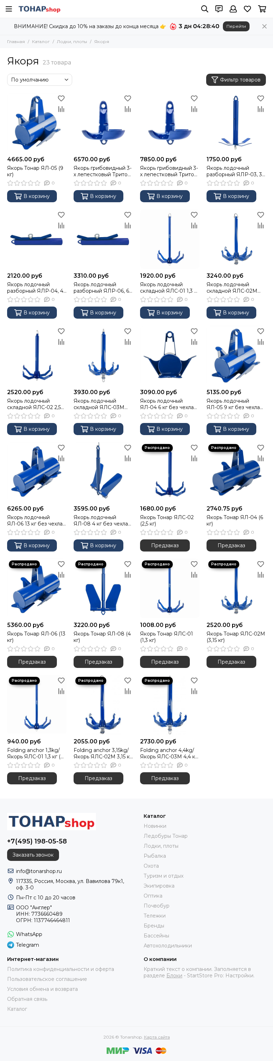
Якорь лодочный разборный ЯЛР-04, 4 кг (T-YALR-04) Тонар (35, 287)
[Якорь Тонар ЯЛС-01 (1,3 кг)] (169, 588)
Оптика (153, 896)
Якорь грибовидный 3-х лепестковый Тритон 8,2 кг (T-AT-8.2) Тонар (169, 171)
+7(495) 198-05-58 (37, 841)
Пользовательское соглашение (47, 979)
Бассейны (156, 935)
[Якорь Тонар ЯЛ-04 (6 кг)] (236, 472)
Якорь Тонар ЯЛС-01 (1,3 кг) (166, 637)
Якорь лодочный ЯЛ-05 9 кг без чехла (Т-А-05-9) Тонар (233, 404)
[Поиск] (205, 9)
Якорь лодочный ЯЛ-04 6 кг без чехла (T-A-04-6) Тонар (167, 404)
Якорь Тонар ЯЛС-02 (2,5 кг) (167, 520)
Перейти (236, 26)
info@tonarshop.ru (39, 871)
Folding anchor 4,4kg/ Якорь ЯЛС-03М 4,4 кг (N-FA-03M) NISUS (168, 753)
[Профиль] (233, 9)
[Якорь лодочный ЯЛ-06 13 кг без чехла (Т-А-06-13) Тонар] (36, 472)
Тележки (155, 916)
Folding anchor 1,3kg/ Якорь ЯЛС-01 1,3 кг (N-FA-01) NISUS (36, 753)
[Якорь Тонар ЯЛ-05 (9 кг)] (36, 122)
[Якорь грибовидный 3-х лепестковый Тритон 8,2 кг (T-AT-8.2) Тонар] (169, 122)
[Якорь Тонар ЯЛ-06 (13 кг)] (36, 588)
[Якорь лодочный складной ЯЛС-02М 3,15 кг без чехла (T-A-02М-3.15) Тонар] (236, 239)
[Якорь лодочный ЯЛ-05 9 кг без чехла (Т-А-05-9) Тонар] (236, 355)
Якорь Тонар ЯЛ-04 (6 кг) (235, 520)
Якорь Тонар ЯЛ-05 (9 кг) (35, 171)
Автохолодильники (168, 945)
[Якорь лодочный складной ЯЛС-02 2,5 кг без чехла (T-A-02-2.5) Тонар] (36, 355)
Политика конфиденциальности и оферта (60, 969)
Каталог (41, 41)
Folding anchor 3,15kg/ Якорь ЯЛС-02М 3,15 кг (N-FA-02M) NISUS (103, 753)
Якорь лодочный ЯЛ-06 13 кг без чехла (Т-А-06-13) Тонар (35, 520)
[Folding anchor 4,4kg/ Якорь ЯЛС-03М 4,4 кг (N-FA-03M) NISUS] (169, 705)
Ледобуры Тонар (166, 836)
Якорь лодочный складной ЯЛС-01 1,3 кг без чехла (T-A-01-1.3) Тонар (169, 287)
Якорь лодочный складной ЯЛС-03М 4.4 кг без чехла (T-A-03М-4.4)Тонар (100, 404)
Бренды (154, 926)
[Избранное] (61, 98)
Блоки (174, 975)
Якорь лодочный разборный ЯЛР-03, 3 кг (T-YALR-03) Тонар (234, 171)
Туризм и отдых (163, 876)
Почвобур (157, 906)
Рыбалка (155, 856)
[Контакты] (219, 9)
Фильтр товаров (240, 80)
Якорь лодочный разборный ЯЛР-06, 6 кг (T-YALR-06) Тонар (101, 287)
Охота (151, 866)
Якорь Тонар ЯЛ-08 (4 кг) (102, 637)
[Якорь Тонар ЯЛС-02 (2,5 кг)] (169, 472)
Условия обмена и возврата (42, 989)
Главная (16, 41)
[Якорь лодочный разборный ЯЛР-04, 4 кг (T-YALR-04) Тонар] (36, 239)
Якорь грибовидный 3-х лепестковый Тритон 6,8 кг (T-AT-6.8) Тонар (103, 171)
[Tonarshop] (39, 9)
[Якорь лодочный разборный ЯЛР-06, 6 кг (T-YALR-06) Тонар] (103, 239)
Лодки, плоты (72, 41)
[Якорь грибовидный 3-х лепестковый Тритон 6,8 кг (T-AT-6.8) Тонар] (103, 122)
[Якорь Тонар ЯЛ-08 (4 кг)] (103, 588)
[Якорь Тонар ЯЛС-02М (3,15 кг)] (236, 588)
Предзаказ (165, 545)
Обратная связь (27, 999)
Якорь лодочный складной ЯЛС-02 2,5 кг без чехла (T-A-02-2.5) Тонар (34, 404)
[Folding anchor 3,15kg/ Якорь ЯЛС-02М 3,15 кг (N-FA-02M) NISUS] (103, 705)
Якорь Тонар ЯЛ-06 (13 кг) (36, 637)
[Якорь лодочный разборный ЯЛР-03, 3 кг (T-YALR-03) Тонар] (236, 122)
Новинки (155, 826)
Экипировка (159, 886)
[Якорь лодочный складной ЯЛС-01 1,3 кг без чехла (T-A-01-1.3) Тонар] (169, 239)
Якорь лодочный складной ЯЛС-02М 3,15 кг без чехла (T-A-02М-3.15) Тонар (234, 287)
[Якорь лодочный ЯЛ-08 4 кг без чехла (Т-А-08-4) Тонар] (103, 472)
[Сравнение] (61, 109)
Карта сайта (157, 1037)
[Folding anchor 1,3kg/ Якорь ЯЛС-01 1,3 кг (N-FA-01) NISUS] (36, 705)
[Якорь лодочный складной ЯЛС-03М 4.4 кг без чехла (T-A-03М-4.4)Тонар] (103, 355)
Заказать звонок (33, 855)
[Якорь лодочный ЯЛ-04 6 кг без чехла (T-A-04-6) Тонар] (169, 355)
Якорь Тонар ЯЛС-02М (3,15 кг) (236, 637)
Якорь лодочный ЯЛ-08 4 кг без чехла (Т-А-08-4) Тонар (101, 520)
